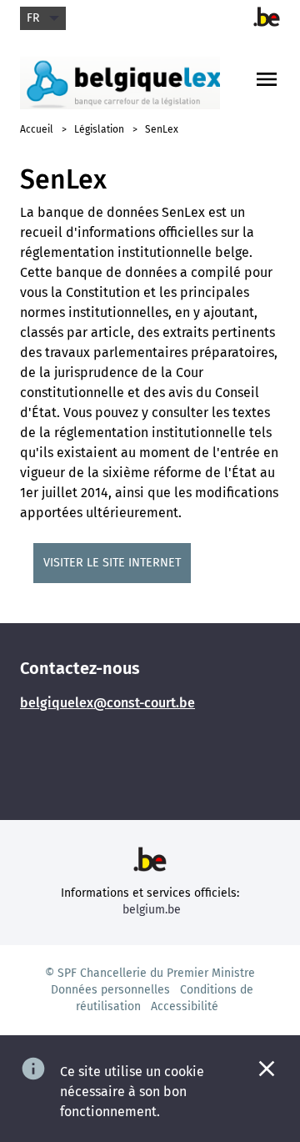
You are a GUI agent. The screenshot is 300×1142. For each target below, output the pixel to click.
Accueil (36, 129)
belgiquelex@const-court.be (107, 703)
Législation (99, 129)
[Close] (266, 1068)
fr (33, 18)
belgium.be (151, 910)
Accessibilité (184, 1006)
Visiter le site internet (112, 563)
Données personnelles (110, 990)
